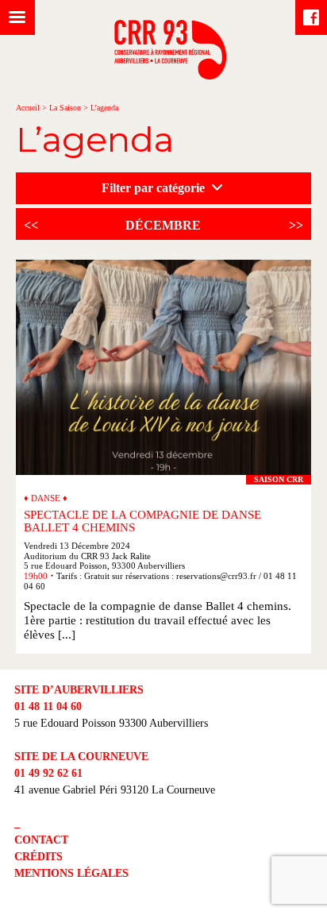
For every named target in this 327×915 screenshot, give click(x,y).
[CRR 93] (170, 75)
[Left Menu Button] (17, 17)
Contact (41, 840)
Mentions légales (71, 873)
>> (296, 225)
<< (31, 225)
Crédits (38, 857)
